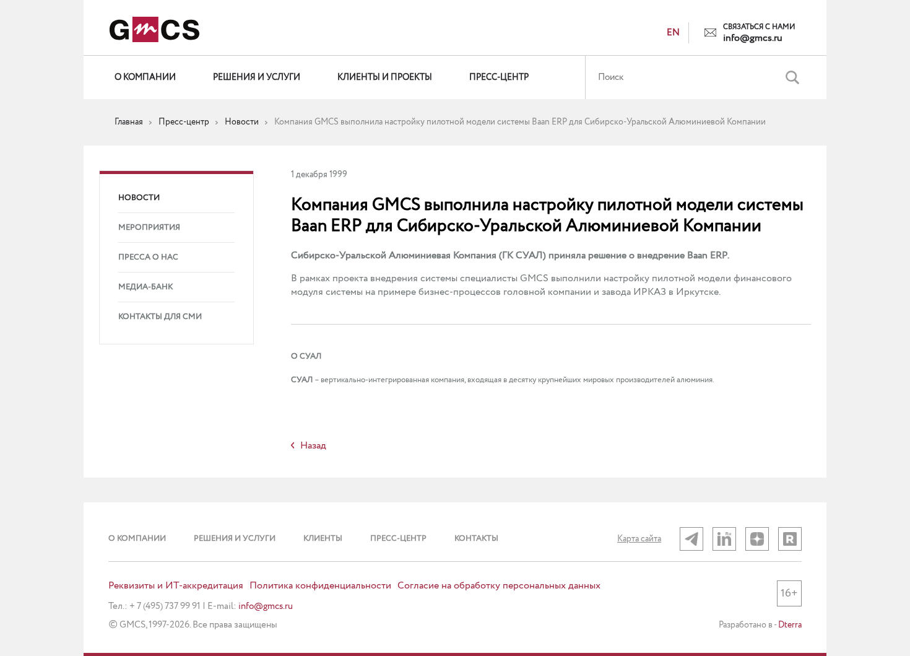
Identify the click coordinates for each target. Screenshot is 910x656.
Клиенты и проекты (384, 77)
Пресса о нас (148, 257)
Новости (139, 198)
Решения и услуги (256, 77)
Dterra (790, 625)
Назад (313, 446)
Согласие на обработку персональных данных (498, 586)
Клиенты (322, 538)
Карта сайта (639, 539)
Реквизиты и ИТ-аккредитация (175, 586)
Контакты (476, 538)
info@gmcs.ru (752, 38)
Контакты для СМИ (160, 317)
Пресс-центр (499, 77)
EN (673, 33)
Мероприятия (149, 227)
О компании (145, 77)
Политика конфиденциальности (320, 586)
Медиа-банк (145, 287)
